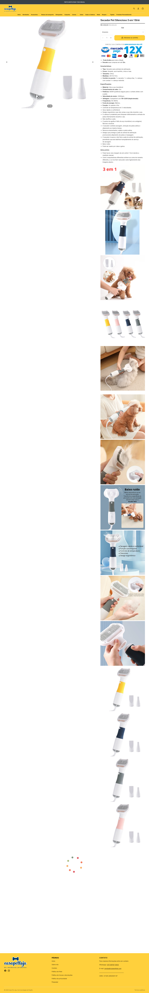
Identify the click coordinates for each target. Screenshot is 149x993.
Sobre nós (55, 964)
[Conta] (138, 8)
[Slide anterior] (6, 62)
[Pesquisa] (134, 8)
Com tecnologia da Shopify (25, 990)
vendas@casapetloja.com (112, 968)
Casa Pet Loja (13, 990)
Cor (122, 28)
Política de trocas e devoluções (62, 975)
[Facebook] (5, 970)
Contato (54, 968)
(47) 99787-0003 (113, 965)
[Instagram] (9, 970)
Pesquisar (55, 982)
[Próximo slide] (93, 62)
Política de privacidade (59, 978)
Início (53, 961)
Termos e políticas (140, 990)
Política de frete (57, 971)
